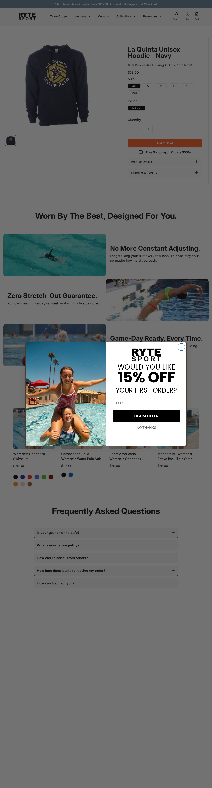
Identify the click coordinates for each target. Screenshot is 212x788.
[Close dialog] (181, 347)
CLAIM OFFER (146, 415)
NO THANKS (146, 427)
